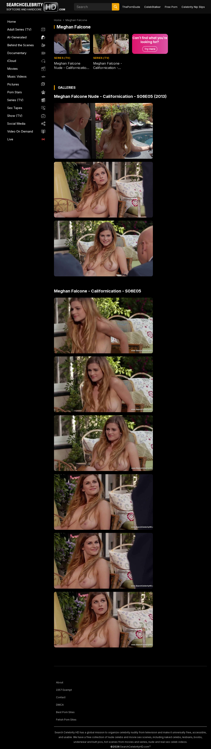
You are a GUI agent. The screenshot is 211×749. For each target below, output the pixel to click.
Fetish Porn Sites (66, 719)
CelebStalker (152, 6)
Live (10, 139)
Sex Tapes (14, 108)
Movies (12, 69)
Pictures (13, 84)
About (59, 682)
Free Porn (171, 6)
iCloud (11, 61)
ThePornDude (131, 6)
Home (11, 22)
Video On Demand (20, 131)
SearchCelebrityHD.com (134, 746)
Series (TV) (15, 100)
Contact (61, 697)
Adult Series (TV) (19, 29)
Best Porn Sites (65, 712)
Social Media (16, 123)
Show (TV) (14, 116)
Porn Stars (14, 92)
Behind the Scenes (20, 45)
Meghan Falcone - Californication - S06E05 (107, 67)
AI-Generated (17, 37)
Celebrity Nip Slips (193, 6)
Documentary (16, 53)
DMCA (60, 704)
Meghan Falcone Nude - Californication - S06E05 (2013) (71, 67)
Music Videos (17, 76)
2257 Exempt (64, 689)
